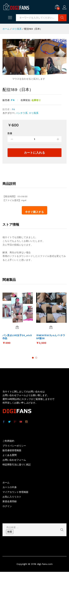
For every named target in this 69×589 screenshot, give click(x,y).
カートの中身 (10, 487)
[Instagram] (26, 422)
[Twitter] (9, 422)
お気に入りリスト (12, 496)
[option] (17, 320)
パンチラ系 (21, 113)
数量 (10, 133)
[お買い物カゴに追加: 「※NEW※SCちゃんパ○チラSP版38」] (51, 327)
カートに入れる (34, 152)
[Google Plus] (15, 422)
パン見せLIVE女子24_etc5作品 (17, 337)
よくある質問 (10, 455)
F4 (13, 100)
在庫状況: (26, 100)
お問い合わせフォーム (14, 460)
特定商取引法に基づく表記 (17, 464)
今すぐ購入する (34, 211)
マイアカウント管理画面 (15, 492)
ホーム (6, 482)
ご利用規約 (8, 441)
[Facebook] (4, 422)
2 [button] (36, 358)
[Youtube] (21, 422)
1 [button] (33, 358)
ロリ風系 (33, 113)
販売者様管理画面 (12, 450)
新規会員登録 (10, 501)
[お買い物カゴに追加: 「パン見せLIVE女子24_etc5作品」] (17, 327)
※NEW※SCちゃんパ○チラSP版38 (50, 337)
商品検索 (62, 17)
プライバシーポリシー (14, 445)
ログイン (64, 9)
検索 (9, 531)
